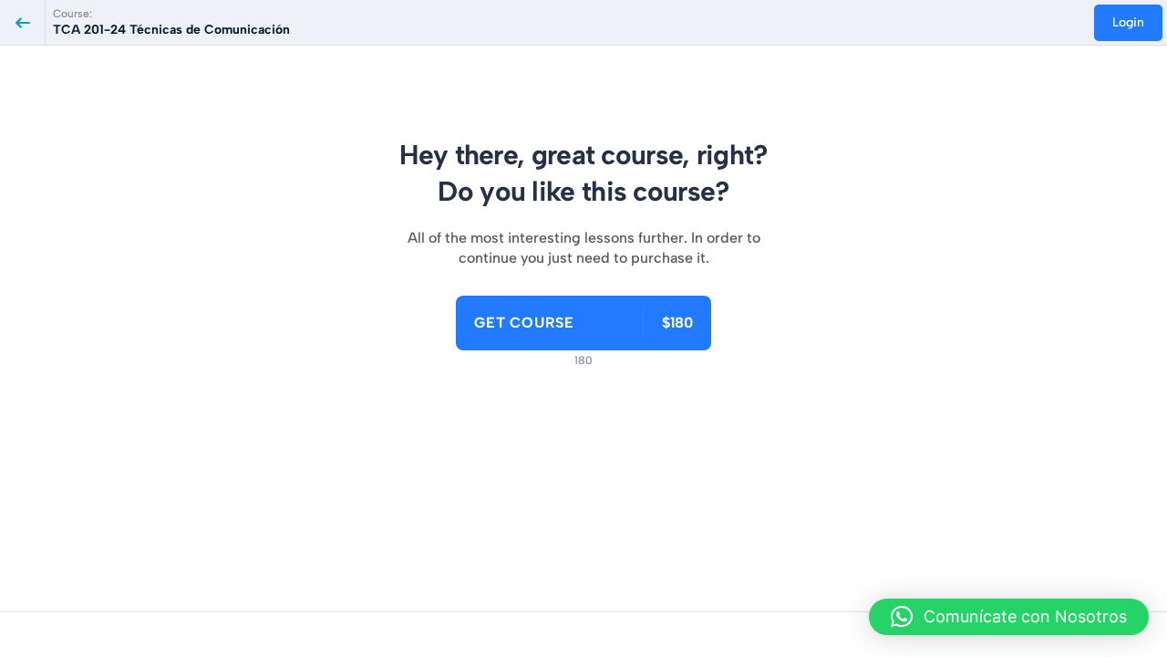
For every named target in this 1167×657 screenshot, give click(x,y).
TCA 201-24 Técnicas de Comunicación (171, 29)
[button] (1009, 617)
